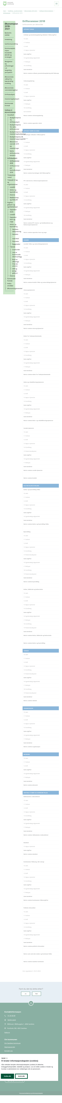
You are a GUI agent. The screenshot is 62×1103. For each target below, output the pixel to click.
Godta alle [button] (7, 1076)
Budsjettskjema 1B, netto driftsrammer (15, 127)
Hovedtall (10, 115)
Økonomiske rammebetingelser (11, 89)
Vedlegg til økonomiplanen (10, 111)
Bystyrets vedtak (8, 34)
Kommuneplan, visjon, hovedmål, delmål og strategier (10, 52)
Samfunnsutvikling (11, 44)
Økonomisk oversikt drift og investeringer (14, 145)
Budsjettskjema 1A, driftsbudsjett (15, 120)
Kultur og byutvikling (14, 191)
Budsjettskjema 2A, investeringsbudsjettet (18, 133)
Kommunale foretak (9, 104)
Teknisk (12, 247)
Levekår (12, 187)
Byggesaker (16, 244)
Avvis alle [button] (21, 1076)
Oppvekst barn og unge (13, 219)
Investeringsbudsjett (12, 99)
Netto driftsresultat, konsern (15, 153)
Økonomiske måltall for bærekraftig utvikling (9, 80)
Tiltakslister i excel (11, 176)
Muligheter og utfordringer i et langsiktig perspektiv (9, 67)
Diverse (12, 195)
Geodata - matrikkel (15, 236)
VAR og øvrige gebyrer (15, 271)
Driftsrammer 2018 (14, 162)
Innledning (8, 39)
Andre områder (10, 285)
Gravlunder (16, 250)
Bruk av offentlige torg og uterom (15, 262)
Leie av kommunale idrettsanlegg (17, 254)
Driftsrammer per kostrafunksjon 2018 (15, 169)
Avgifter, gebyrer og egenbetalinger (12, 205)
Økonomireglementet (14, 288)
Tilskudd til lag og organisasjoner (12, 182)
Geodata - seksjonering (16, 230)
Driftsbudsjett (10, 94)
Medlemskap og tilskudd (14, 199)
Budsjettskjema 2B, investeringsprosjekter (18, 138)
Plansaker (15, 241)
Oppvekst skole (13, 211)
